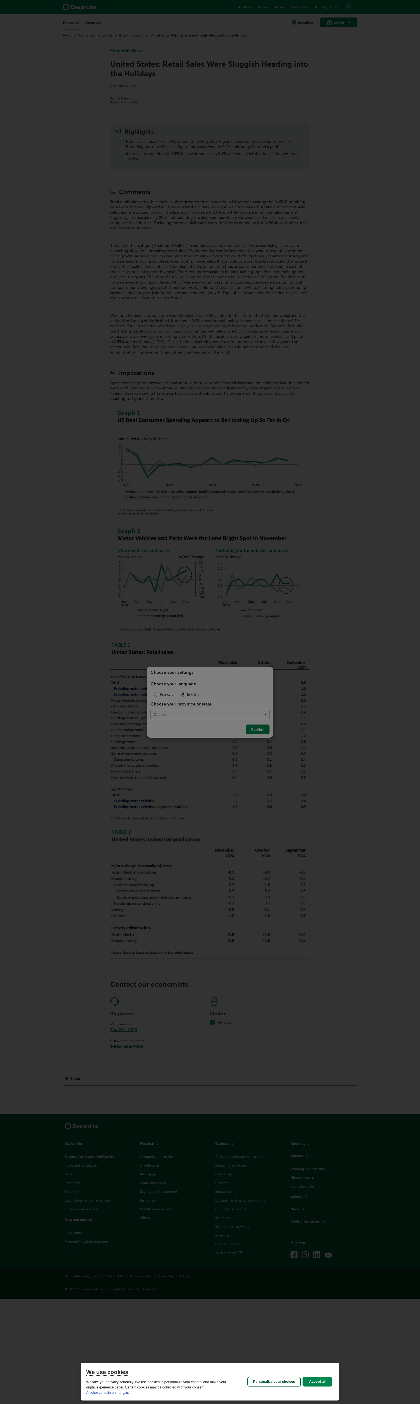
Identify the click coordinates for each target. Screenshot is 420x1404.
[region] (210, 1382)
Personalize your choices (274, 1381)
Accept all (317, 1381)
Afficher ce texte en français (107, 1392)
